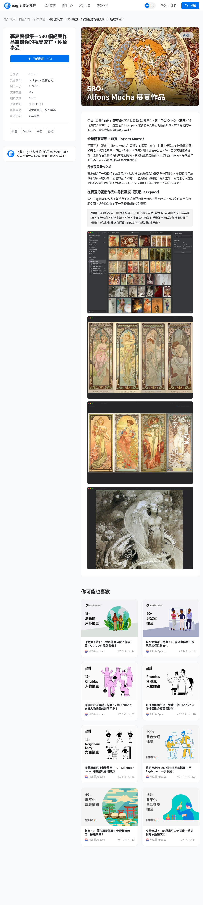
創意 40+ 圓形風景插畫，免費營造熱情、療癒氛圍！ (107, 832)
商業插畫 (39, 19)
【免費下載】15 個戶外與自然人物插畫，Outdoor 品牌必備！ (107, 643)
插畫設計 (24, 19)
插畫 (14, 131)
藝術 (50, 131)
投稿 (193, 5)
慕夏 (39, 131)
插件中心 (67, 5)
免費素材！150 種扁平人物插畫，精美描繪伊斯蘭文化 (169, 832)
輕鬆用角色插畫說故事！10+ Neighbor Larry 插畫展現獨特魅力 (109, 769)
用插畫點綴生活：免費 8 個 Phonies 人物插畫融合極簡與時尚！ (170, 706)
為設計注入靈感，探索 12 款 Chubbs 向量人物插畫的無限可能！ (108, 706)
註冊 (173, 5)
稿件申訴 (50, 110)
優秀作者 (102, 5)
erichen (33, 74)
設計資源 (50, 5)
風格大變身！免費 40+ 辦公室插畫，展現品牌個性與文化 (170, 643)
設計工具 (84, 5)
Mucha (27, 131)
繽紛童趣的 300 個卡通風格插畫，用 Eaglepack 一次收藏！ (168, 769)
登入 (164, 5)
